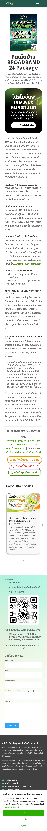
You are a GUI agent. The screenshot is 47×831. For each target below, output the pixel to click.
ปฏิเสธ (23, 826)
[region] (23, 810)
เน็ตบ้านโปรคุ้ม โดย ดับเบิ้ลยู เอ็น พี (24, 587)
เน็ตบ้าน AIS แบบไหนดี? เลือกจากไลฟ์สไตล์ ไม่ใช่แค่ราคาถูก (22, 519)
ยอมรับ (23, 813)
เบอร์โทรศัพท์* (10, 680)
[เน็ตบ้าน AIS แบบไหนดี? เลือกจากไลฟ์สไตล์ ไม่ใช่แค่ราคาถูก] (23, 512)
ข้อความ (7, 701)
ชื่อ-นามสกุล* (9, 660)
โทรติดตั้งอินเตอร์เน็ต (26, 466)
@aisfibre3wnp (15, 448)
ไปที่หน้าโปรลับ (25, 125)
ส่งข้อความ (12, 725)
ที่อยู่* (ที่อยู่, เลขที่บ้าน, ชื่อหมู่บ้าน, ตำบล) (19, 691)
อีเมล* (7, 670)
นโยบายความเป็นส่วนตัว (12, 807)
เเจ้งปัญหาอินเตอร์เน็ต (26, 473)
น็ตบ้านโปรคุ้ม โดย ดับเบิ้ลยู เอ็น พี (24, 452)
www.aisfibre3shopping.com (26, 263)
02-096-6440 (20, 444)
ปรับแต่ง (23, 819)
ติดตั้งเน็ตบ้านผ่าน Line (26, 460)
